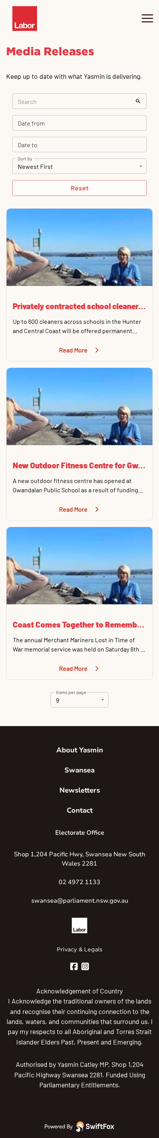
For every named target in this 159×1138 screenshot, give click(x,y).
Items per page (71, 692)
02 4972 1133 (79, 882)
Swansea (79, 770)
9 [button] (57, 700)
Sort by (25, 158)
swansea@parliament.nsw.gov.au (79, 900)
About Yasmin (79, 750)
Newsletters (79, 790)
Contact (80, 810)
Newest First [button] (35, 166)
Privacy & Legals (79, 949)
